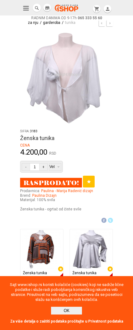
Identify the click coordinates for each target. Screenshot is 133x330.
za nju (33, 22)
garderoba (51, 22)
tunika (70, 22)
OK (67, 310)
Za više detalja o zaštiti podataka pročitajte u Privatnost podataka (66, 321)
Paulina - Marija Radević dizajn (67, 191)
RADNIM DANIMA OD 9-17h (66, 18)
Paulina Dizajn (44, 195)
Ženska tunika (35, 273)
